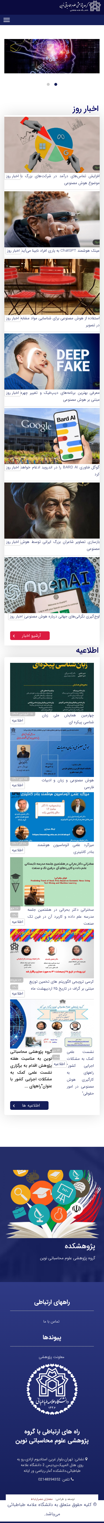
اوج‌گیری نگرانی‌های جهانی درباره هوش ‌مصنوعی (62, 616)
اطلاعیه (17, 720)
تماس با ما (51, 1321)
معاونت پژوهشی (51, 1357)
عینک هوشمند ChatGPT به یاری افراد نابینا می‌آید (60, 251)
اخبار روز (12, 176)
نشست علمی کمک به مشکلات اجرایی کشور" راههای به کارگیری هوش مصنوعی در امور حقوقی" (80, 1073)
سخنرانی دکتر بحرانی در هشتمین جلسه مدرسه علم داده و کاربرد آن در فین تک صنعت (60, 917)
